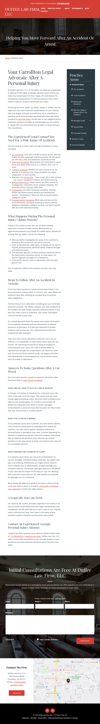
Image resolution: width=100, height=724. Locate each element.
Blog (87, 8)
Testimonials (77, 8)
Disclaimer (9, 639)
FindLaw (75, 718)
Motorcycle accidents (20, 162)
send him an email (33, 536)
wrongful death (24, 119)
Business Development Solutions (59, 718)
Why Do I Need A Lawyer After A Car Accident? (80, 112)
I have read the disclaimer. (49, 640)
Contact (44, 11)
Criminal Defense (78, 145)
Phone (67, 601)
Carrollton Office (16, 685)
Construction (17, 190)
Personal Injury (78, 84)
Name (7, 601)
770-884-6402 (63, 3)
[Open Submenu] (91, 84)
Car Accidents (79, 89)
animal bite (28, 177)
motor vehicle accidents (32, 380)
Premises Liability (80, 133)
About (67, 8)
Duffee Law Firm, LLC (22, 11)
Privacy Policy (42, 718)
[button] (98, 710)
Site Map (33, 718)
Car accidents (17, 154)
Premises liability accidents (23, 200)
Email (38, 601)
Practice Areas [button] (54, 8)
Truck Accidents (79, 95)
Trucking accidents (19, 169)
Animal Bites (78, 127)
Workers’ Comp (77, 139)
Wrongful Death (79, 121)
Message (9, 613)
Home (43, 8)
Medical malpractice (20, 182)
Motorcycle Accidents (77, 103)
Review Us (16, 693)
